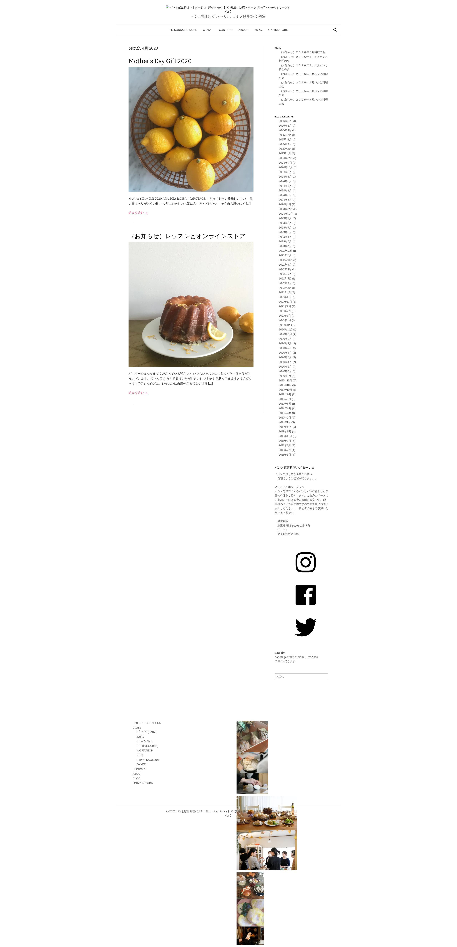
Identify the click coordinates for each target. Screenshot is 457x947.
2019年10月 (285, 389)
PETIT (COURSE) (147, 746)
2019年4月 (285, 408)
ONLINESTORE (278, 30)
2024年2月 (285, 199)
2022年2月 (285, 287)
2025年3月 (285, 144)
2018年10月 (285, 436)
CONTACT (225, 30)
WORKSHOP (145, 750)
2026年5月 (285, 121)
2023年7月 (285, 227)
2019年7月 (285, 399)
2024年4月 (285, 190)
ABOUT (243, 30)
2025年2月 (285, 148)
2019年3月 (285, 413)
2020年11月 (285, 334)
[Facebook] (305, 607)
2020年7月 (285, 348)
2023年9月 (285, 218)
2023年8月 (285, 223)
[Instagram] (305, 574)
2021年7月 (285, 311)
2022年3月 (285, 283)
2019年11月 (285, 385)
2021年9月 (285, 306)
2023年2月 (285, 246)
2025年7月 (285, 135)
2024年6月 (285, 181)
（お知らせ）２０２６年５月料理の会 (302, 52)
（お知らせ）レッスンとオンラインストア (187, 236)
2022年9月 (285, 264)
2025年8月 (285, 130)
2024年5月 (285, 186)
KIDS (140, 755)
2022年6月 (285, 274)
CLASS (207, 30)
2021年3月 (285, 320)
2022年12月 (285, 250)
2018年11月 (285, 431)
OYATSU (142, 764)
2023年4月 (285, 236)
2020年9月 (285, 338)
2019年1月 (285, 422)
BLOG (258, 30)
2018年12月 (285, 426)
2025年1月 (285, 153)
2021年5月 (285, 315)
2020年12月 (286, 329)
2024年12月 (286, 158)
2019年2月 (285, 417)
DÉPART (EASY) (146, 732)
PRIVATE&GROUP (148, 759)
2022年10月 (286, 260)
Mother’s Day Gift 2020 (160, 61)
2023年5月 (285, 232)
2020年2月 (285, 371)
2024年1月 (285, 204)
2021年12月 (285, 297)
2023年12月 (286, 209)
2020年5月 (285, 357)
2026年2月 (285, 125)
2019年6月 (285, 403)
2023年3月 (285, 241)
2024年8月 (285, 176)
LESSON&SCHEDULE (183, 30)
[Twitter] (305, 639)
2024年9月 (285, 172)
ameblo (280, 652)
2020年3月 (285, 366)
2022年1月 (285, 292)
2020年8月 (285, 343)
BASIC (140, 736)
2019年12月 (285, 380)
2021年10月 (285, 301)
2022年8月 (285, 269)
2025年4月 (285, 139)
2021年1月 (284, 325)
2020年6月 (285, 352)
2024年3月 (285, 195)
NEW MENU (144, 741)
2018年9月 (285, 440)
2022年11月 (285, 255)
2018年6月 (285, 454)
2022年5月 (285, 278)
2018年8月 (285, 445)
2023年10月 (286, 213)
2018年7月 (285, 450)
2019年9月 (285, 394)
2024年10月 (286, 167)
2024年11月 (285, 162)
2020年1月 (285, 376)
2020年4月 (285, 362)
